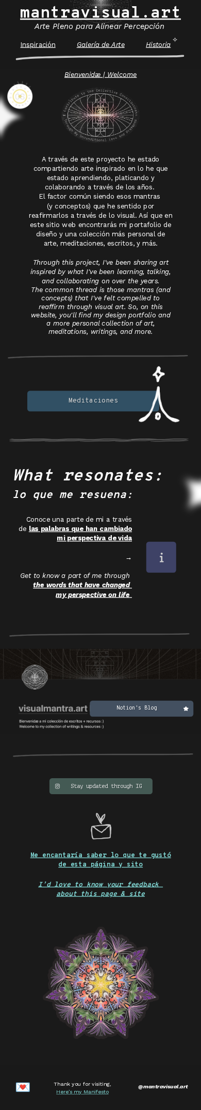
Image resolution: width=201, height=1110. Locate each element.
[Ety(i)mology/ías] (161, 556)
